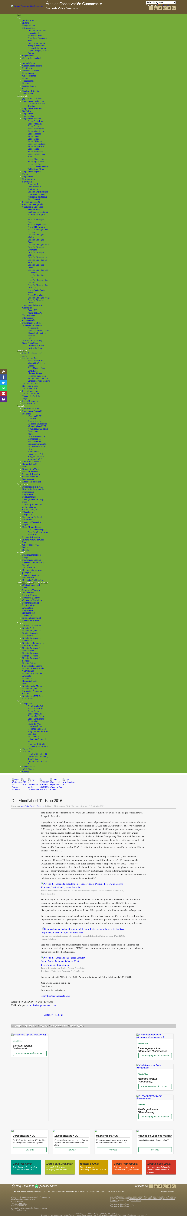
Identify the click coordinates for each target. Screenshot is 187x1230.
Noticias (25, 83)
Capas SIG (32, 310)
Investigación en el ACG (33, 487)
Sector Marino (28, 403)
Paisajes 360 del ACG (37, 754)
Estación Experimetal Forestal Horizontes (37, 225)
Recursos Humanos (30, 71)
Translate (166, 5)
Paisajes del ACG (35, 706)
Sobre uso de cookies (108, 1213)
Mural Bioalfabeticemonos (36, 435)
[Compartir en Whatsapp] (3, 388)
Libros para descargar (31, 482)
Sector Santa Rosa (36, 121)
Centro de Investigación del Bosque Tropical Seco (38, 214)
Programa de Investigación (28, 114)
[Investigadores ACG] (68, 785)
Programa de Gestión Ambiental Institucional (32, 324)
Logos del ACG (29, 86)
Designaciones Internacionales (28, 26)
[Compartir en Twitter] (3, 382)
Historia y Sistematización (34, 419)
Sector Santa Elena (36, 146)
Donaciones (33, 431)
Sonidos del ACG (30, 766)
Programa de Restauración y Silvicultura (28, 179)
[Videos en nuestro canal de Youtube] (160, 8)
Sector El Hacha (35, 141)
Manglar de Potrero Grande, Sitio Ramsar (37, 46)
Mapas (25, 524)
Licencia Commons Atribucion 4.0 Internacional (128, 1215)
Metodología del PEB (37, 426)
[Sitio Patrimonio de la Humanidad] (33, 785)
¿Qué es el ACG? (30, 20)
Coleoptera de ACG (31, 545)
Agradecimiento (168, 1192)
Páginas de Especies (31, 474)
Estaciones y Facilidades (32, 517)
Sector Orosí (33, 139)
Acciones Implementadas (38, 330)
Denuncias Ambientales (32, 580)
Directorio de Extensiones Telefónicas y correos (29, 1208)
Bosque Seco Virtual (31, 469)
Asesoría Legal (28, 63)
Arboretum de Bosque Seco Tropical (37, 198)
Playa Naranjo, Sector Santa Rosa (37, 369)
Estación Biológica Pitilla (39, 245)
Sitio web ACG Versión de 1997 (121, 1206)
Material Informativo (37, 333)
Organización (28, 55)
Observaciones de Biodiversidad (30, 477)
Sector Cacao (33, 136)
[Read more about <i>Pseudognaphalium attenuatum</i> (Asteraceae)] (154, 1037)
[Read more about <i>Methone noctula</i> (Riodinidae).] (154, 1068)
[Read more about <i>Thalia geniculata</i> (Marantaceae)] (154, 1098)
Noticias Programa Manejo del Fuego (30, 654)
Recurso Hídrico (29, 595)
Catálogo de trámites (31, 91)
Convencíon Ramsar (36, 43)
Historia (25, 23)
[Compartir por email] (3, 393)
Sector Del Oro (34, 164)
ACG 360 (26, 751)
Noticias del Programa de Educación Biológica (33, 644)
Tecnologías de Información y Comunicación (28, 318)
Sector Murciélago (36, 131)
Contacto (26, 88)
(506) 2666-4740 (21, 1206)
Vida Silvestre (28, 592)
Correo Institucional (18, 1210)
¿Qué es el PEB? (35, 416)
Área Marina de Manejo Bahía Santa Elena (32, 341)
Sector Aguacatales (36, 161)
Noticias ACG (28, 628)
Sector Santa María (36, 129)
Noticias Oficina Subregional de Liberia (32, 664)
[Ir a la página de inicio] (3, 371)
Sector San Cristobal (36, 144)
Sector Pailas (33, 126)
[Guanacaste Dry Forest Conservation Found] (56, 785)
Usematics (171, 1197)
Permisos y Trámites (31, 590)
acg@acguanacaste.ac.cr (25, 1199)
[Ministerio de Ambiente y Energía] (16, 785)
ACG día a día (34, 736)
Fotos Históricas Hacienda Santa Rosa (37, 727)
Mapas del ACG (35, 313)
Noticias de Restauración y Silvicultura (33, 669)
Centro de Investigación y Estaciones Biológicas (32, 205)
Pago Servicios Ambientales (28, 606)
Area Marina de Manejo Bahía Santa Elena (38, 167)
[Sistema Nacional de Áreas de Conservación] (24, 785)
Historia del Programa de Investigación (33, 490)
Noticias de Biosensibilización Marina (30, 681)
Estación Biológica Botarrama (36, 248)
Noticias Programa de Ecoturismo (31, 639)
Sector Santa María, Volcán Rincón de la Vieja (31, 396)
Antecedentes (33, 328)
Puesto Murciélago (36, 295)
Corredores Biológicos (32, 600)
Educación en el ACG (31, 408)
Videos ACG (28, 749)
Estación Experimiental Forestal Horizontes (38, 193)
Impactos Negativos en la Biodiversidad (33, 576)
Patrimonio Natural (30, 603)
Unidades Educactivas (37, 424)
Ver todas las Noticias (31, 625)
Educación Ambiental (31, 461)
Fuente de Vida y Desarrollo (62, 8)
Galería (31, 338)
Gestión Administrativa (32, 66)
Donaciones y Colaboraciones (29, 74)
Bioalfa (25, 550)
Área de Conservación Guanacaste (74, 3)
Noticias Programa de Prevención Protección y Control (32, 691)
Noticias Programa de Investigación (31, 649)
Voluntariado (27, 93)
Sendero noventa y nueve (39, 381)
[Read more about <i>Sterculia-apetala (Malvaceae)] (28, 1035)
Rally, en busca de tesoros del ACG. (36, 457)
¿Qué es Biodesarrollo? (32, 98)
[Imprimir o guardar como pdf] (3, 399)
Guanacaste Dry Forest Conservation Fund (145, 1199)
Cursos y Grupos (29, 509)
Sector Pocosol (34, 134)
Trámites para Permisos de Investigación (32, 505)
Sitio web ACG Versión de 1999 (121, 1204)
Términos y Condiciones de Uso (87, 1213)
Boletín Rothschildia (31, 471)
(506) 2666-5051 (20, 1204)
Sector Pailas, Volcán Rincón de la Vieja (31, 384)
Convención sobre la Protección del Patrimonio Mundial (37, 33)
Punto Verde (33, 451)
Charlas (25, 772)
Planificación (28, 68)
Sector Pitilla (33, 149)
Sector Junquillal (35, 124)
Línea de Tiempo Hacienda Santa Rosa (37, 374)
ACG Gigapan (28, 769)
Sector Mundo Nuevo (37, 159)
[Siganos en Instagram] (165, 8)
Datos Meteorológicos (31, 527)
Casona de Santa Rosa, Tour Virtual (38, 757)
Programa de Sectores (31, 119)
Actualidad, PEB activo (38, 429)
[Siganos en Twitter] (156, 8)
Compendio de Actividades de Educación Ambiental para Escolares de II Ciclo (37, 444)
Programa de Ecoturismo (33, 101)
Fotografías (27, 703)
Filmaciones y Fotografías (28, 513)
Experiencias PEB (36, 454)
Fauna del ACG (34, 724)
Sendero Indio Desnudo (38, 378)
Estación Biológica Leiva (39, 257)
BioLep (25, 547)
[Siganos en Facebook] (151, 8)
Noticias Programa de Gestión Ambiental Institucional (31, 633)
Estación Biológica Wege (39, 298)
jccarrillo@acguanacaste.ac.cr (55, 995)
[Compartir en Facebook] (3, 377)
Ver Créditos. (136, 1201)
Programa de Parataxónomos (29, 495)
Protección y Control (31, 598)
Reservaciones (34, 209)
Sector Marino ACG (31, 202)
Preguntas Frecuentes (31, 522)
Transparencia (28, 81)
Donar (25, 78)
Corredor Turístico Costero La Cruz (36, 346)
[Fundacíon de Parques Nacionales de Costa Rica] (44, 785)
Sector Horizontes (35, 151)
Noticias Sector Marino (32, 686)
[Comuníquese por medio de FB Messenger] (174, 8)
